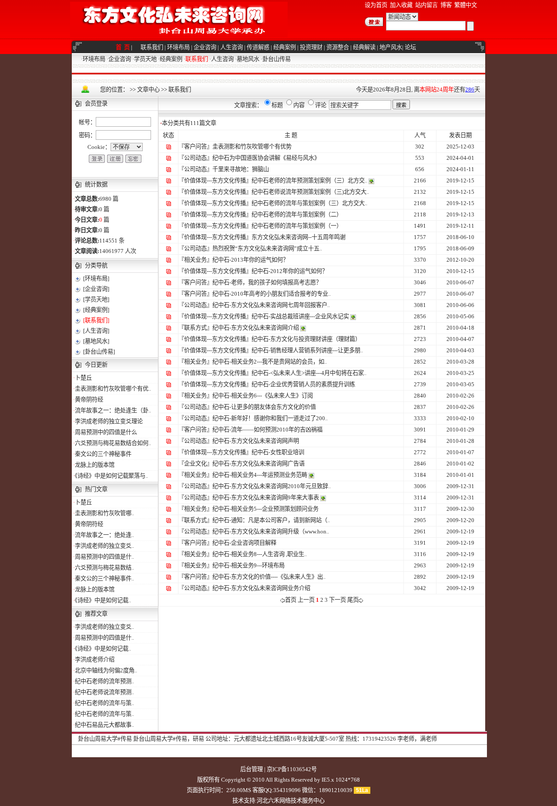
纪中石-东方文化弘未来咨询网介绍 (255, 327)
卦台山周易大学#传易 (105, 738)
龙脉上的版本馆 (94, 465)
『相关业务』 (195, 259)
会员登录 (96, 103)
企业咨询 (205, 47)
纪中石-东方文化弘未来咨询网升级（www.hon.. (270, 531)
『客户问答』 (195, 146)
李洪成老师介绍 (94, 659)
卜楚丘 (83, 377)
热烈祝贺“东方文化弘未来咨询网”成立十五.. (267, 248)
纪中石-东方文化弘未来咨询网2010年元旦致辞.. (271, 486)
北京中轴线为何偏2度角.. (106, 670)
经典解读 (364, 47)
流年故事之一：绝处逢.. (104, 535)
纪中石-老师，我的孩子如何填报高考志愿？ (267, 282)
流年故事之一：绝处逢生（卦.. (113, 410)
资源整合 (337, 47)
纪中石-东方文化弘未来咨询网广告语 (258, 463)
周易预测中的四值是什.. (104, 556)
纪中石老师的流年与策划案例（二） (297, 214)
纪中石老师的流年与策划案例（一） (297, 226)
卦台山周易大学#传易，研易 (168, 738)
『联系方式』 (195, 327)
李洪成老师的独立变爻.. (104, 546)
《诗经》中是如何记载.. (103, 600)
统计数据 (96, 184)
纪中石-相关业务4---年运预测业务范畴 (259, 475)
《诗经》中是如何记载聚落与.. (111, 475)
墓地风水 (248, 59)
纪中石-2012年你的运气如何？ (290, 271)
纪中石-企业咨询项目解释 (244, 543)
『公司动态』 (195, 158)
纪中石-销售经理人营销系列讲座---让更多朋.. (307, 350)
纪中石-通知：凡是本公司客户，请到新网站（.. (271, 520)
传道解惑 (258, 47)
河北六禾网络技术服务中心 (291, 800)
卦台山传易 (276, 59)
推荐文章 (96, 613)
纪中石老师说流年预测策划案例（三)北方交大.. (310, 192)
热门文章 (96, 489)
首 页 (123, 47)
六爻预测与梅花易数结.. (104, 567)
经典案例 (284, 47)
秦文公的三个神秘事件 (103, 454)
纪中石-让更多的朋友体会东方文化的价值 (264, 407)
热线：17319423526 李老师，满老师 (391, 738)
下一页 (337, 600)
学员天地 (145, 59)
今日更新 (96, 364)
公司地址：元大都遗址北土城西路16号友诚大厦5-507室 (274, 738)
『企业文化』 (195, 463)
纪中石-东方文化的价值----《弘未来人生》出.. (268, 576)
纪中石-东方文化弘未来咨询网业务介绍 (261, 588)
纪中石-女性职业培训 (278, 452)
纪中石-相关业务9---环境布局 (248, 565)
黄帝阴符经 (89, 399)
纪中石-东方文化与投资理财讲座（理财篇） (306, 339)
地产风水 (390, 47)
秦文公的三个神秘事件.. (104, 578)
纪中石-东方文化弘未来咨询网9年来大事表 (265, 497)
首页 (290, 600)
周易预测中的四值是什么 (106, 432)
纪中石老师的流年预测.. (104, 681)
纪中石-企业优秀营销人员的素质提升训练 (303, 384)
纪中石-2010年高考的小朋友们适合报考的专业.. (271, 293)
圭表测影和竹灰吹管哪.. (104, 513)
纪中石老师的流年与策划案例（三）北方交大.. (309, 203)
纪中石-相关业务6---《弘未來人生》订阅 (262, 395)
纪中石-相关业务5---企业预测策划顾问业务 (265, 509)
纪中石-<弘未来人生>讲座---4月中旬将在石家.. (309, 373)
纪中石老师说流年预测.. (104, 692)
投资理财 (311, 47)
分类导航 (96, 265)
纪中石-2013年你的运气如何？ (250, 259)
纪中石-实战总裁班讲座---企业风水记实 (300, 316)
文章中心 (148, 89)
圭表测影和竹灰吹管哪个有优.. (113, 388)
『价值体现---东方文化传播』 (215, 180)
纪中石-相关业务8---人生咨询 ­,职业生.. (259, 554)
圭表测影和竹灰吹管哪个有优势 (252, 146)
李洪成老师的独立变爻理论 (109, 421)
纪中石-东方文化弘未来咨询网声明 (255, 441)
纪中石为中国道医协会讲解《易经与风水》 (266, 158)
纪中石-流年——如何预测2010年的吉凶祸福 (267, 429)
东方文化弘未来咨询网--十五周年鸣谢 (299, 237)
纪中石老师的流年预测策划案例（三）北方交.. (309, 180)
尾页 (353, 600)
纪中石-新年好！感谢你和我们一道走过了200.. (270, 418)
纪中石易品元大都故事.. (104, 725)
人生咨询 (231, 47)
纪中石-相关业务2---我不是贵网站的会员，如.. (269, 361)
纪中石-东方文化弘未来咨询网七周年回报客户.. (271, 305)
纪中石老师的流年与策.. (104, 703)
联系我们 (152, 47)
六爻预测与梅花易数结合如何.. (113, 443)
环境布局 (178, 47)
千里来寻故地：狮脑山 (240, 169)
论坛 (410, 47)
